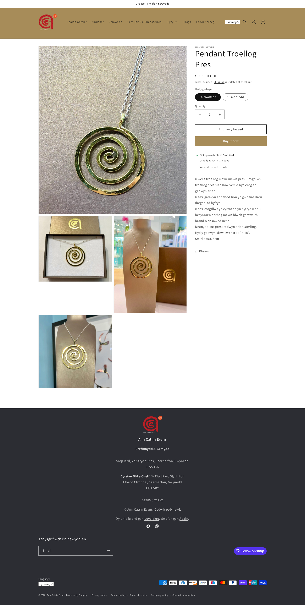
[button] (244, 22)
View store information (215, 167)
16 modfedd (207, 97)
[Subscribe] (108, 550)
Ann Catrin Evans (56, 595)
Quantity (200, 106)
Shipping (219, 82)
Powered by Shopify (77, 595)
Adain (183, 518)
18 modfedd (235, 97)
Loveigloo (151, 518)
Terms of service (138, 595)
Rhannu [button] (204, 251)
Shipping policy (159, 595)
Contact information (183, 595)
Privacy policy (99, 595)
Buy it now (231, 141)
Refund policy (118, 595)
